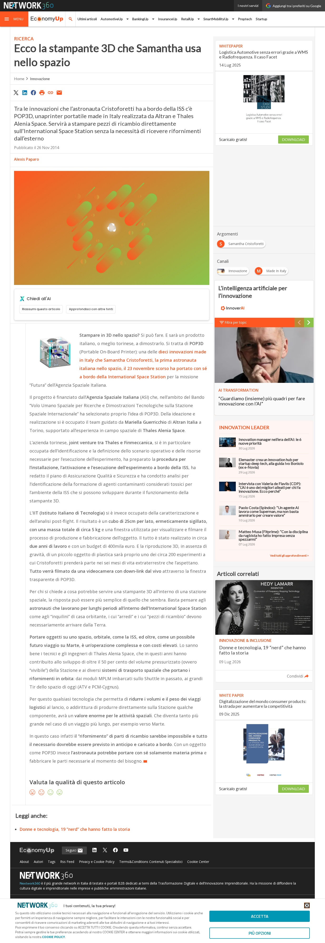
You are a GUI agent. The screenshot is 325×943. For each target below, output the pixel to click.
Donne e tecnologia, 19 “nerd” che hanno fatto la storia (75, 829)
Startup (261, 19)
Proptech (245, 19)
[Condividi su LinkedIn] (24, 92)
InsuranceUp (167, 19)
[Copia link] (50, 92)
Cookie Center (198, 861)
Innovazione (40, 78)
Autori (38, 861)
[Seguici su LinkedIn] (94, 850)
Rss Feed (67, 861)
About (24, 861)
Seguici (71, 850)
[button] (14, 19)
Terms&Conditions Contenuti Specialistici (150, 861)
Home (19, 78)
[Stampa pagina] (42, 92)
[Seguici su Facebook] (115, 850)
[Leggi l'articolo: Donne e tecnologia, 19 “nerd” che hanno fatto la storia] (264, 631)
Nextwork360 (30, 883)
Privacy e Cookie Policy (96, 861)
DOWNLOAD (293, 139)
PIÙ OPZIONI (260, 933)
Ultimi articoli (87, 19)
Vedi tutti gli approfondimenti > (289, 555)
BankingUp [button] (140, 19)
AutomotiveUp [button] (112, 19)
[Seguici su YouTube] (126, 850)
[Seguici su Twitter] (105, 850)
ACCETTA (259, 916)
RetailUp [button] (187, 19)
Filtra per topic (236, 322)
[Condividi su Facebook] (33, 92)
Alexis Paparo (26, 159)
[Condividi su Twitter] (16, 92)
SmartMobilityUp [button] (215, 19)
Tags (51, 861)
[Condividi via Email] (59, 92)
